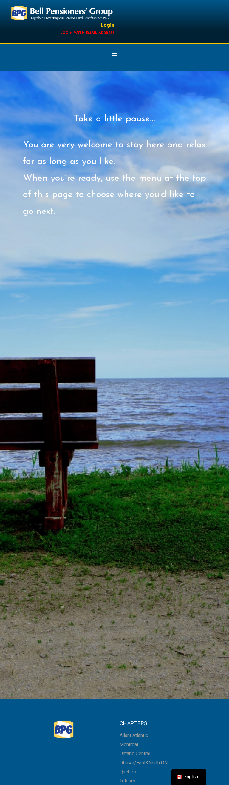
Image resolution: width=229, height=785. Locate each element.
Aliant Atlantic (134, 735)
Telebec (128, 781)
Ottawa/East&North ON (144, 763)
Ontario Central (135, 753)
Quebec (128, 772)
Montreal (129, 744)
